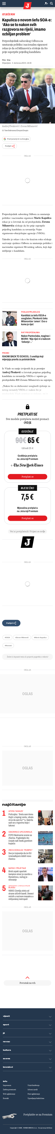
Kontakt (6, 1098)
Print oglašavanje (34, 1094)
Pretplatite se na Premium (37, 1114)
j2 (4, 1033)
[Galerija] (27, 95)
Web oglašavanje (9, 1094)
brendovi (8, 1067)
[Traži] (51, 3)
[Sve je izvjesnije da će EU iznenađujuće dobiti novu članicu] (45, 856)
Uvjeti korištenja (33, 1085)
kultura (7, 1050)
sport (6, 1025)
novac (6, 1042)
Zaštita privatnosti (9, 1089)
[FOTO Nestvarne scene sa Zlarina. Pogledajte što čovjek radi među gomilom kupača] (45, 838)
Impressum (7, 1085)
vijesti (6, 1016)
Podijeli (8, 146)
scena (6, 1059)
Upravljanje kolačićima (36, 1098)
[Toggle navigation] (3, 3)
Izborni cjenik (33, 1089)
